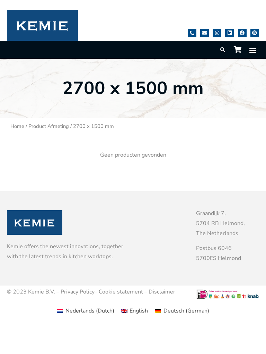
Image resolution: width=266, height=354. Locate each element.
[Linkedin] (229, 33)
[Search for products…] (223, 50)
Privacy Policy (78, 292)
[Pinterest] (254, 33)
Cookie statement (121, 292)
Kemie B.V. (41, 292)
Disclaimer (162, 292)
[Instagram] (217, 33)
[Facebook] (242, 33)
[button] (252, 50)
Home (17, 126)
